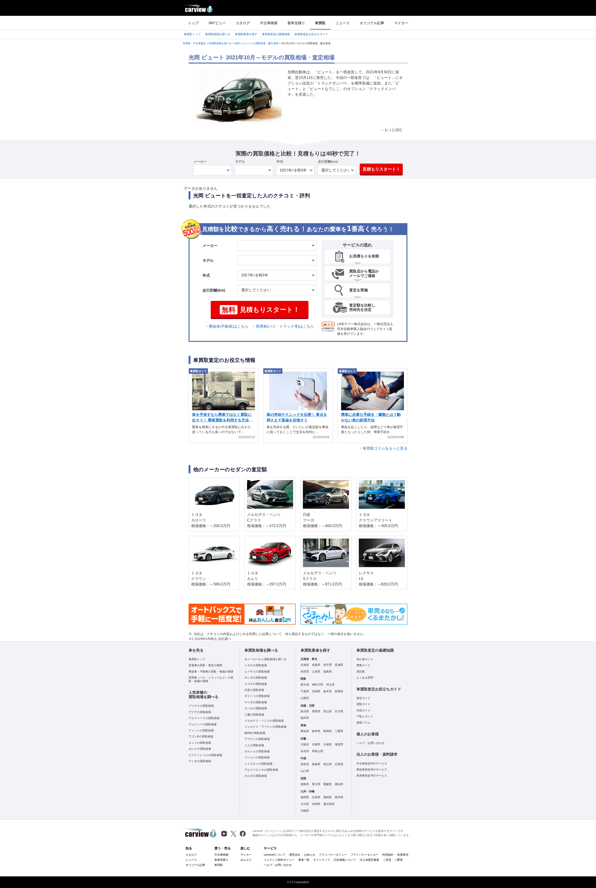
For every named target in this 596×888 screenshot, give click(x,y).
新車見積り (296, 23)
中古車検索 (269, 23)
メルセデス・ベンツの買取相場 (264, 720)
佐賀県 (316, 797)
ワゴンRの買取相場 (201, 736)
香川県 (316, 784)
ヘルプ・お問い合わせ (370, 743)
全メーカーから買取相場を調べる (265, 659)
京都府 (327, 744)
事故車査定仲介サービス (371, 769)
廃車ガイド (363, 665)
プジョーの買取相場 (257, 757)
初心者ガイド (364, 659)
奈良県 (305, 751)
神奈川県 (317, 684)
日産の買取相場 (254, 690)
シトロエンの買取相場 (258, 763)
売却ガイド (363, 710)
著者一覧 (303, 859)
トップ (193, 23)
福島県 (327, 671)
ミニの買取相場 (254, 745)
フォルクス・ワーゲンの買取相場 (265, 726)
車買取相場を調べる (217, 34)
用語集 (360, 671)
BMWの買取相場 (254, 733)
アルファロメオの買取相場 (261, 769)
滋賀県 (339, 744)
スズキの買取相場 (255, 684)
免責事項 (402, 854)
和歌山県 (317, 751)
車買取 (320, 23)
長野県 (316, 711)
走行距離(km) (328, 161)
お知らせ (309, 854)
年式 (280, 161)
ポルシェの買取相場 (257, 751)
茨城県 (316, 691)
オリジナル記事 (372, 23)
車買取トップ (192, 34)
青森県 (316, 664)
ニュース (343, 23)
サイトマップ (321, 859)
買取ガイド (363, 704)
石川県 (339, 711)
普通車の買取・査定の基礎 (205, 665)
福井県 (305, 718)
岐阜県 (316, 731)
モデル (240, 161)
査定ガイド (363, 698)
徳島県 (305, 784)
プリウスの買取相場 (201, 705)
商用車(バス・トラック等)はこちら (285, 326)
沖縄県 (305, 810)
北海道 (305, 664)
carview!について (274, 854)
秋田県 (305, 671)
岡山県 (327, 764)
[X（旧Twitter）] (233, 834)
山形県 (316, 671)
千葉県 (305, 691)
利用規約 (387, 854)
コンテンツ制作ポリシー (279, 859)
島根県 (316, 764)
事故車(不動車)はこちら (228, 326)
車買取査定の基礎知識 (276, 34)
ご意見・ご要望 (393, 859)
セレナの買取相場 (200, 748)
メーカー (200, 161)
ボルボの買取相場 (255, 775)
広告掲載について (345, 859)
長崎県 (327, 797)
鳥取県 (305, 764)
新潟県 (305, 711)
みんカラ (246, 859)
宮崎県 (316, 804)
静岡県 (327, 731)
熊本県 (339, 797)
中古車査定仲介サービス (371, 763)
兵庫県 (316, 744)
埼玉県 (330, 684)
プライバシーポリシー (333, 854)
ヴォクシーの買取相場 (203, 724)
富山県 (327, 711)
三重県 (339, 731)
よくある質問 (364, 677)
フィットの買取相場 (201, 730)
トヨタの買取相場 (255, 665)
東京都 (305, 684)
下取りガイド (364, 716)
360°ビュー (217, 23)
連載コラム (363, 722)
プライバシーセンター (365, 854)
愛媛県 (327, 784)
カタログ (243, 23)
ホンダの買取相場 (255, 677)
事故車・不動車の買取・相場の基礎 (211, 671)
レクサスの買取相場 (257, 671)
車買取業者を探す (246, 34)
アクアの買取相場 (200, 712)
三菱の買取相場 (254, 714)
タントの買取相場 (200, 742)
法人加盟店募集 (369, 859)
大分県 (305, 804)
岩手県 (327, 664)
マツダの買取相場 (255, 702)
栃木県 (327, 691)
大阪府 (305, 744)
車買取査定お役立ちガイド (311, 34)
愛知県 (305, 731)
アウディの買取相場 (257, 739)
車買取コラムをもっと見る (385, 448)
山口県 (305, 771)
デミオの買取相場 (200, 761)
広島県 (339, 764)
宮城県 (339, 664)
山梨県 (305, 698)
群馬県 (339, 691)
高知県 (339, 784)
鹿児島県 (329, 804)
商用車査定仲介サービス (371, 775)
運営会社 (294, 854)
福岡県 (305, 797)
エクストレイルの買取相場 (205, 755)
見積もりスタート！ (381, 169)
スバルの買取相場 (255, 708)
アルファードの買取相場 (204, 718)
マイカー (401, 23)
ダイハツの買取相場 (257, 696)
